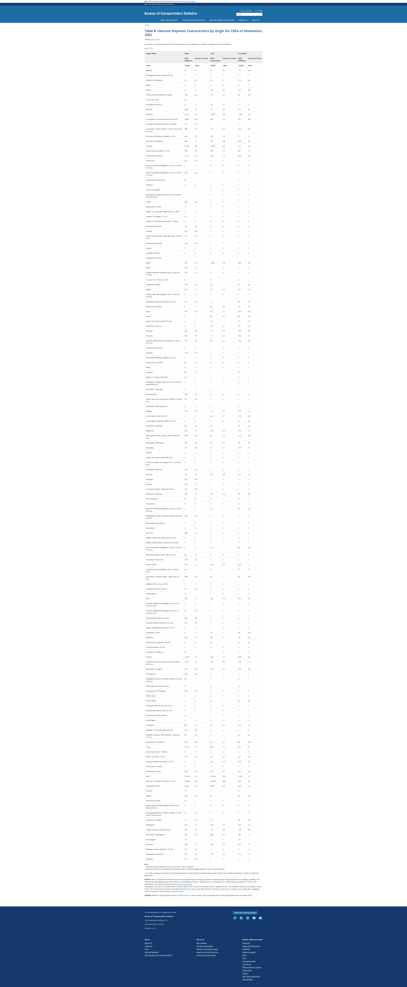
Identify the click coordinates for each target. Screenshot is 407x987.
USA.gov (245, 973)
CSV (151, 48)
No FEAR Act (246, 964)
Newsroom (243, 20)
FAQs (146, 949)
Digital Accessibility (248, 952)
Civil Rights (246, 949)
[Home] (171, 14)
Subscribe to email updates (245, 913)
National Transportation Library (222, 20)
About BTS (256, 20)
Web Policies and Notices (251, 976)
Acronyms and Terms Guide (206, 955)
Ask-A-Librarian (246, 11)
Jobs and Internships (152, 952)
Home (147, 25)
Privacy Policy (247, 970)
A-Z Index (258, 11)
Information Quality (249, 961)
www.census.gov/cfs (184, 884)
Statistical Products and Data (193, 20)
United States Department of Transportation (160, 4)
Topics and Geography (169, 20)
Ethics (244, 955)
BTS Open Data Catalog (205, 946)
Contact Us (148, 946)
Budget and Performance (251, 946)
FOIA (244, 958)
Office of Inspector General (251, 967)
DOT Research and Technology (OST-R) (158, 955)
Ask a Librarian (202, 943)
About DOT (246, 943)
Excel (146, 48)
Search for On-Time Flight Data (207, 952)
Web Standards (247, 979)
